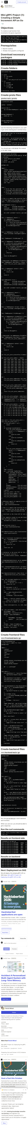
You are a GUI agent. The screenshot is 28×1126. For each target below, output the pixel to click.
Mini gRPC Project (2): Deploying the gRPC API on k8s (13, 1046)
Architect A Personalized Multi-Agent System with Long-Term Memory (13, 978)
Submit (6, 949)
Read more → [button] (6, 999)
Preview (14, 949)
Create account (21, 2)
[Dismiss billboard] (26, 1090)
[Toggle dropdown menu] (26, 881)
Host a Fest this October (11, 1078)
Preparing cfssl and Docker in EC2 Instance (13, 1053)
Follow (14, 1012)
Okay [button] (4, 1123)
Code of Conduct (9, 953)
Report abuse (19, 953)
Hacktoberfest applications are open (11, 913)
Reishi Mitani (8, 6)
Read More (5, 932)
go (2, 23)
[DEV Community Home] (6, 2)
